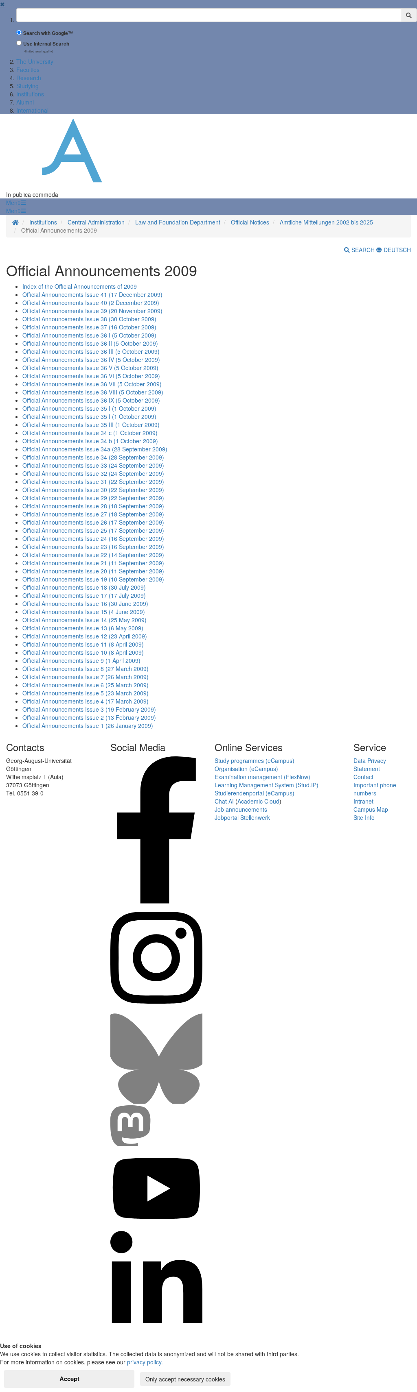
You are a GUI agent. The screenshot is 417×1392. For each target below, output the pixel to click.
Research (28, 78)
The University (34, 61)
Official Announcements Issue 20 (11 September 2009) (93, 571)
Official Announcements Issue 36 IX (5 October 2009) (91, 400)
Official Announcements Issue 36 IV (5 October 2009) (91, 359)
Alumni (25, 102)
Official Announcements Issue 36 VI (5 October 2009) (91, 376)
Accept (69, 1378)
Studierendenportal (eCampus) (254, 793)
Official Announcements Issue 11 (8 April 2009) (83, 644)
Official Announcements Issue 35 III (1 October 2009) (91, 424)
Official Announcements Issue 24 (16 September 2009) (93, 538)
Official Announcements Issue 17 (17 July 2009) (84, 595)
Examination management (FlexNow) (262, 777)
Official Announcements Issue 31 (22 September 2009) (93, 481)
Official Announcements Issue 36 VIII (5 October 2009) (92, 392)
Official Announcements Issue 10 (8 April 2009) (83, 652)
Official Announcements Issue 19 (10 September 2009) (93, 579)
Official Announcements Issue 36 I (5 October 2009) (89, 335)
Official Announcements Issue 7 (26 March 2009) (85, 677)
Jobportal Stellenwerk (242, 817)
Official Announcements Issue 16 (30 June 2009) (85, 603)
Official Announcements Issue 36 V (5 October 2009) (90, 368)
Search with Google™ (48, 33)
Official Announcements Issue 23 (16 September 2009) (93, 546)
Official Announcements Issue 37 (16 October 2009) (89, 327)
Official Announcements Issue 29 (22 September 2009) (93, 498)
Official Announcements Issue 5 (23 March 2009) (85, 693)
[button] (16, 202)
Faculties (28, 69)
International (32, 110)
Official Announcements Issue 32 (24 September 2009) (93, 473)
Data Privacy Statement (369, 764)
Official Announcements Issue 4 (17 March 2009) (85, 701)
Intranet (363, 801)
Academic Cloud (258, 801)
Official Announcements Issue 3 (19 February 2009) (89, 709)
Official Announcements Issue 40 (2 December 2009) (90, 302)
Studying (27, 86)
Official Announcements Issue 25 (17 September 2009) (93, 530)
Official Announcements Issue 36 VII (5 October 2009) (92, 384)
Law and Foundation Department (177, 222)
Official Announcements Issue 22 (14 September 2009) (93, 555)
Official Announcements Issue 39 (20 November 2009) (92, 311)
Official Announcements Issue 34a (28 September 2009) (94, 449)
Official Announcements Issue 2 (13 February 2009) (89, 717)
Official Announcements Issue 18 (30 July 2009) (84, 587)
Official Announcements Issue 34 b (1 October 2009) (90, 441)
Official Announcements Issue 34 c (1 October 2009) (90, 433)
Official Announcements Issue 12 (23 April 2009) (84, 636)
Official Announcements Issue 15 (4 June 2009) (83, 612)
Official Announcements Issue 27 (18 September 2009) (93, 514)
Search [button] (363, 250)
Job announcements (241, 809)
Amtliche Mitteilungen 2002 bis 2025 (326, 222)
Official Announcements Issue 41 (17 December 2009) (92, 294)
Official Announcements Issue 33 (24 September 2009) (93, 465)
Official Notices (250, 222)
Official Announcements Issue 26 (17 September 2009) (93, 522)
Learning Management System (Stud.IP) (266, 785)
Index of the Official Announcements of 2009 (79, 286)
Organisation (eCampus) (246, 769)
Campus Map (370, 809)
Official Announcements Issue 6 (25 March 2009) (85, 685)
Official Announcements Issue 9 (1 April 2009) (81, 660)
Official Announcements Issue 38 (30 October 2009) (89, 319)
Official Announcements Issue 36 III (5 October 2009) (91, 351)
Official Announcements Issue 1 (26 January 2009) (87, 725)
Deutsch (396, 250)
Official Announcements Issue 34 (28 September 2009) (93, 457)
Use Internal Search (46, 43)
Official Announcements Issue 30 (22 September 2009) (93, 490)
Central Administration (96, 222)
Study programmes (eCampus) (254, 760)
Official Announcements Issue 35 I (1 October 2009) (89, 408)
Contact (363, 777)
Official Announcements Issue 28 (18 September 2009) (93, 506)
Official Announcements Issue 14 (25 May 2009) (84, 620)
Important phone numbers (374, 789)
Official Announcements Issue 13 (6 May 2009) (82, 628)
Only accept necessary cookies (185, 1379)
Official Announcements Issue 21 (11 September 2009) (93, 563)
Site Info (364, 817)
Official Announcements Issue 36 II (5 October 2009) (90, 343)
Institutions (30, 94)
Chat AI (224, 801)
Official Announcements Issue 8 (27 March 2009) (85, 668)
